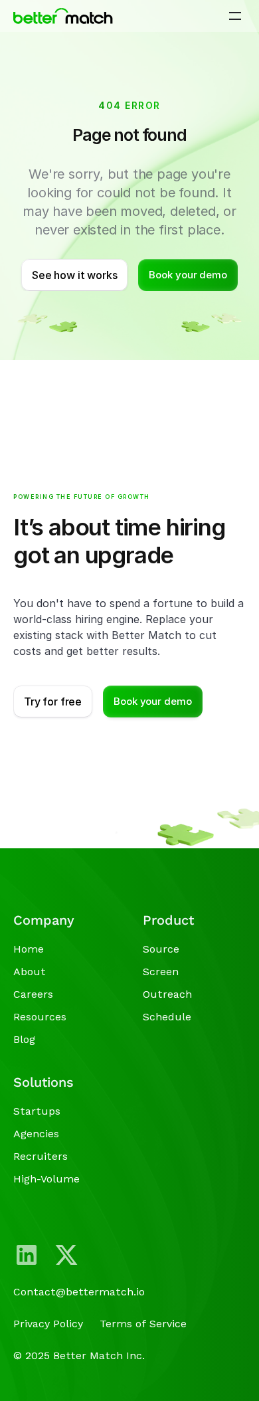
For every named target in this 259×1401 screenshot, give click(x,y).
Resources (39, 1016)
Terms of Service (143, 1323)
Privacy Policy (48, 1323)
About (29, 971)
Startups (36, 1111)
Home (28, 949)
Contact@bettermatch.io (79, 1291)
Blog (24, 1039)
